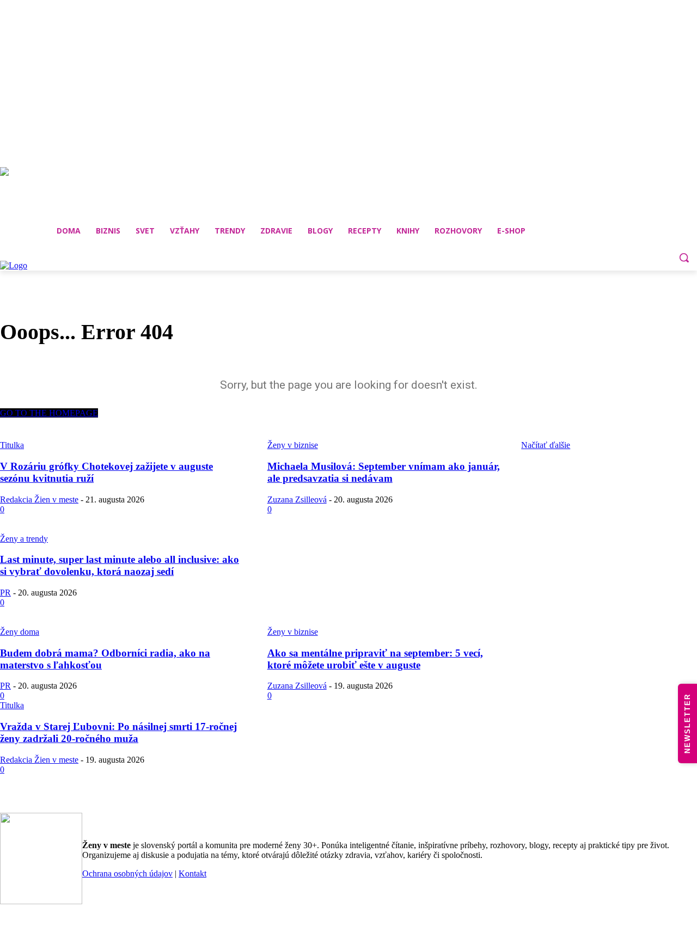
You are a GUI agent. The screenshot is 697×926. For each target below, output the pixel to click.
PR (5, 592)
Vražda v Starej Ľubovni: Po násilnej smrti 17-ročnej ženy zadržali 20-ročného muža (118, 732)
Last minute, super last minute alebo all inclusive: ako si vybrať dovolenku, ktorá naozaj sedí (119, 565)
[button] (684, 257)
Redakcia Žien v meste (39, 499)
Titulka (12, 705)
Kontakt (192, 873)
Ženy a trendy (24, 538)
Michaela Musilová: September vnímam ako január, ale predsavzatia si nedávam (383, 472)
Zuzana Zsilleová (297, 499)
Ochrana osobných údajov (127, 873)
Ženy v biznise (292, 631)
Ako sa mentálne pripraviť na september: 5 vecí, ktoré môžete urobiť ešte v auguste (375, 659)
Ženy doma (19, 631)
